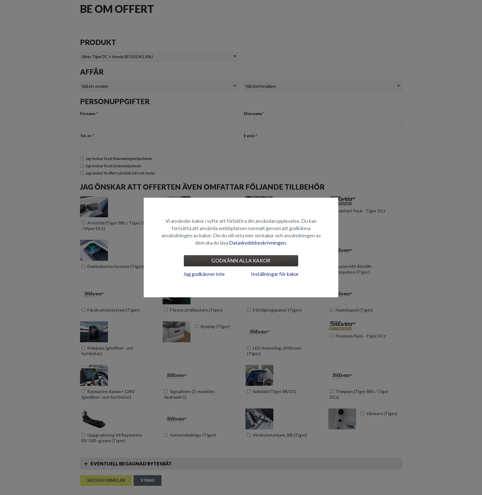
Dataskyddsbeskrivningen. (258, 243)
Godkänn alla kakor (240, 260)
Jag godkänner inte (204, 274)
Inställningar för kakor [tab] (275, 274)
